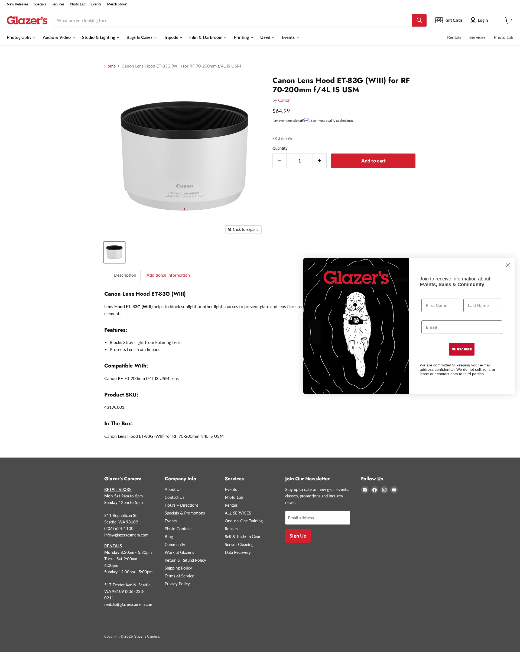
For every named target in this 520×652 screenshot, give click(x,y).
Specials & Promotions (185, 512)
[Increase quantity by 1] (320, 160)
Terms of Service (179, 575)
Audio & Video (57, 37)
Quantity (279, 148)
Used (265, 37)
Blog (169, 536)
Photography (19, 37)
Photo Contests (179, 528)
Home (110, 65)
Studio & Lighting (99, 37)
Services (57, 4)
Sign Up (298, 536)
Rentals (454, 37)
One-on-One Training (244, 520)
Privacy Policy (177, 583)
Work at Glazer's (179, 552)
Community (175, 544)
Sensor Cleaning (239, 544)
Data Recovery (238, 552)
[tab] (125, 275)
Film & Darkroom (206, 37)
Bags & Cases (140, 37)
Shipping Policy (178, 567)
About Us (173, 489)
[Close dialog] (507, 265)
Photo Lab (77, 4)
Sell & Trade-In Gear (242, 536)
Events (96, 4)
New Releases (17, 4)
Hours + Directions (182, 505)
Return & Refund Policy (185, 560)
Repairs (231, 528)
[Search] (419, 20)
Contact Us (174, 497)
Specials (40, 4)
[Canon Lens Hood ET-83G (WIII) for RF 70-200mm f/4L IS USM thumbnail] (114, 252)
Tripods (171, 37)
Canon (284, 100)
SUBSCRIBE (462, 349)
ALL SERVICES (238, 512)
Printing (242, 37)
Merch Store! (117, 4)
